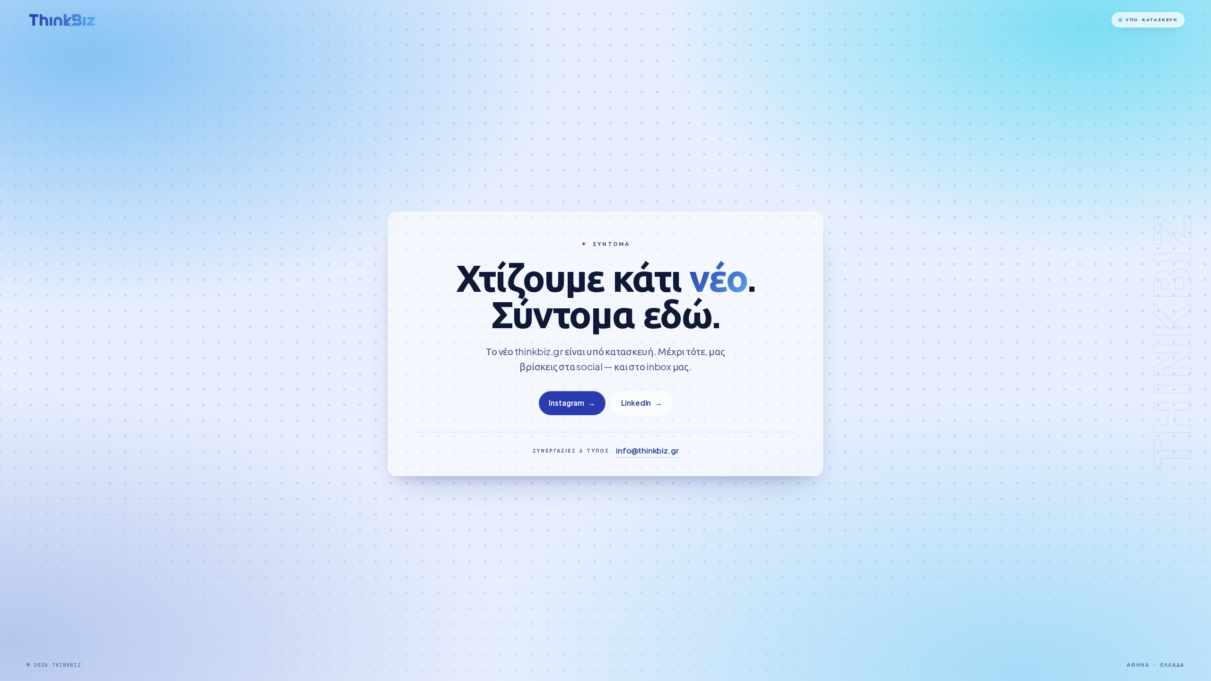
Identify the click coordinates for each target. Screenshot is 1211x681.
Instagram (572, 402)
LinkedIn (641, 402)
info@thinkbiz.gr (647, 450)
